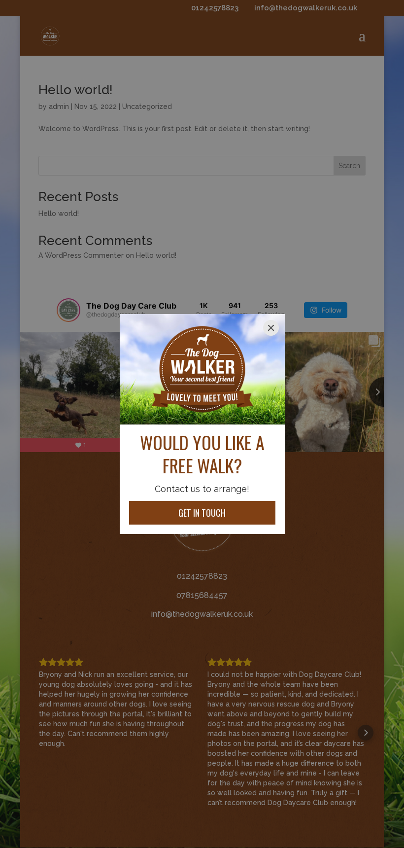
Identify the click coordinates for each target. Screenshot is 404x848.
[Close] (271, 328)
